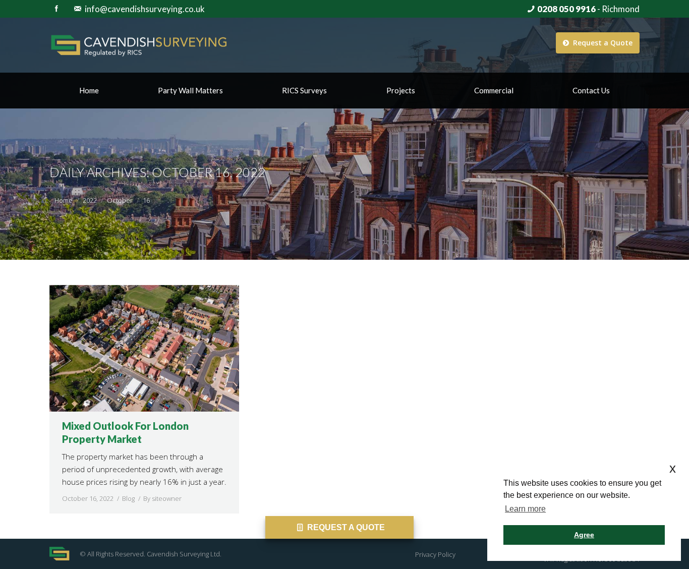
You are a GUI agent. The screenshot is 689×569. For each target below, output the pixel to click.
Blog (128, 498)
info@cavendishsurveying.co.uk (145, 9)
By (162, 498)
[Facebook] (56, 9)
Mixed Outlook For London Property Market (125, 432)
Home (63, 200)
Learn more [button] (525, 508)
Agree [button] (584, 535)
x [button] (672, 468)
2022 (90, 200)
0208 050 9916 (566, 9)
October (120, 200)
